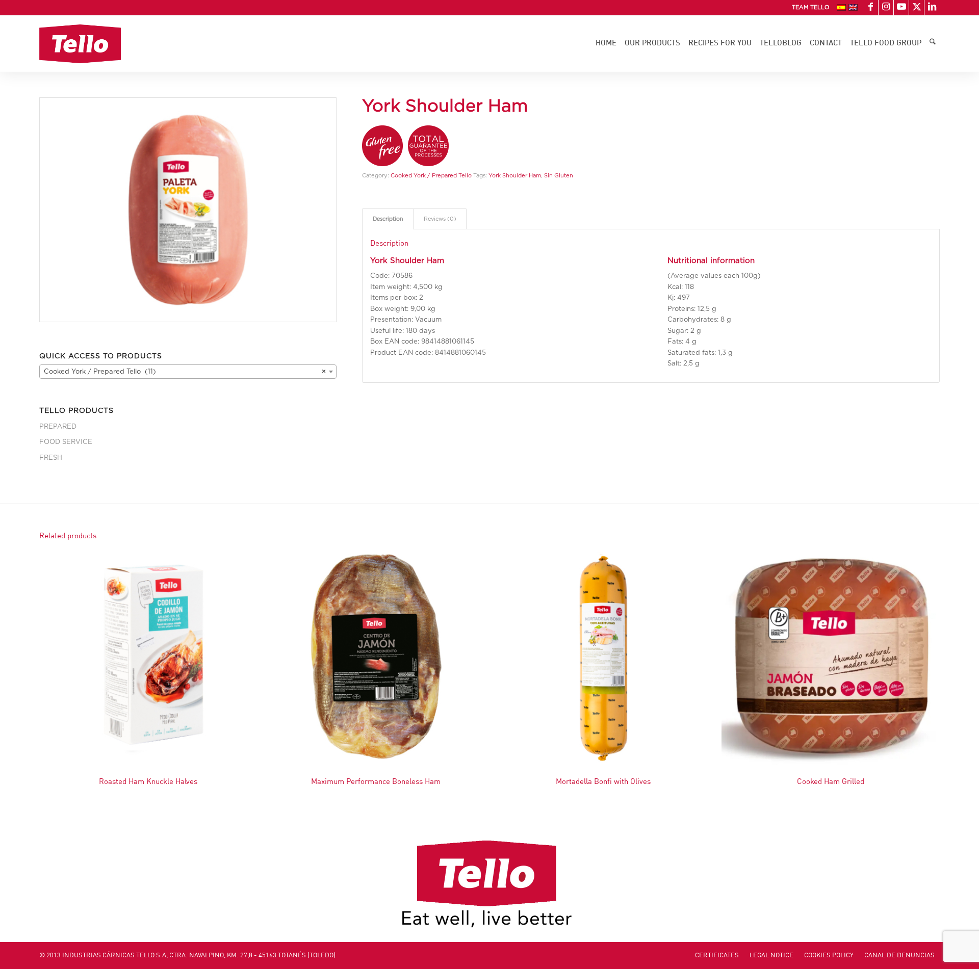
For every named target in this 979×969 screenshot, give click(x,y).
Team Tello (810, 7)
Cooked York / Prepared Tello (431, 175)
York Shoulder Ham (514, 175)
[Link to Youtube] (901, 7)
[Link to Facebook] (870, 7)
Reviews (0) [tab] (440, 219)
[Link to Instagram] (886, 7)
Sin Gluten (558, 175)
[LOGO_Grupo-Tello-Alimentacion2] (80, 44)
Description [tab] (388, 219)
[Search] (932, 44)
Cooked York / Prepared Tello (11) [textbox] (185, 372)
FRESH (50, 458)
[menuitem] (808, 7)
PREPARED (57, 427)
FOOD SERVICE (65, 442)
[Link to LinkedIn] (932, 7)
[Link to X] (916, 7)
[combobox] (188, 371)
